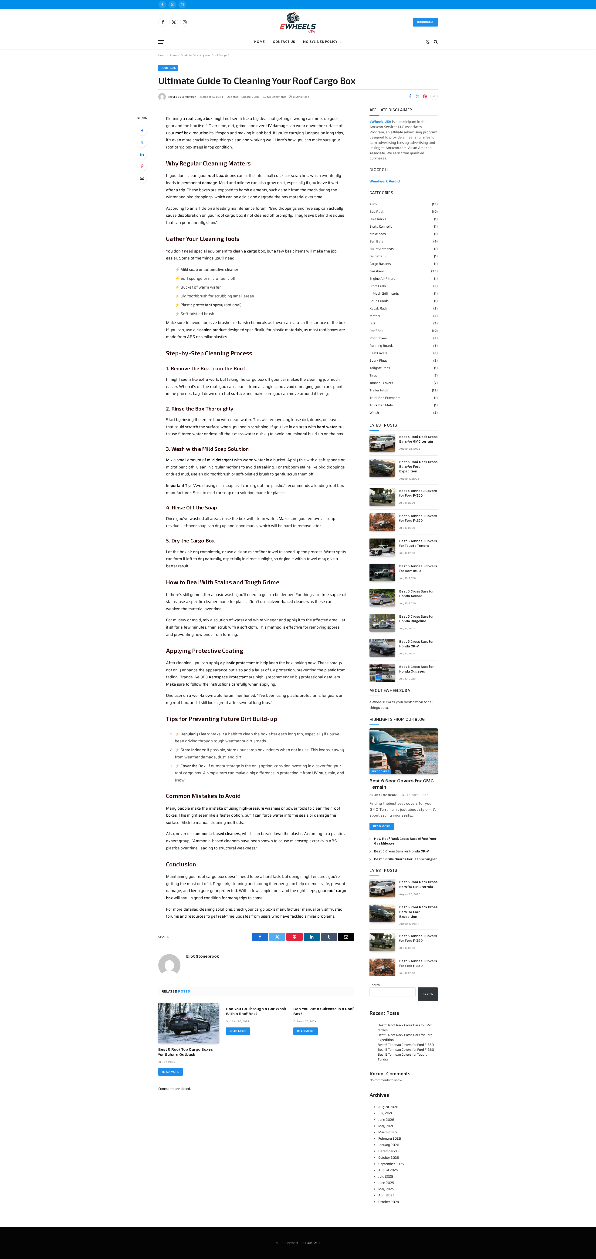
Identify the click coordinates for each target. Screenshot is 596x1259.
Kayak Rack (378, 308)
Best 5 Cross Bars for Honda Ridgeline (416, 619)
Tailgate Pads (379, 368)
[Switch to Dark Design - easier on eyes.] (428, 42)
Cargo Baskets (380, 263)
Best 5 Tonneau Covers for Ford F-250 (418, 518)
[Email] (142, 178)
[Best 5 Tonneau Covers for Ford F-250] (382, 522)
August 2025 (388, 1170)
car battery (377, 256)
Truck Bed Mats (381, 405)
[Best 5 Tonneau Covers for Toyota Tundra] (382, 547)
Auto (373, 204)
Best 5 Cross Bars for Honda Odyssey (416, 669)
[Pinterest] (142, 166)
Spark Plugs (378, 360)
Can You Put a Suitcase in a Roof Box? (323, 1011)
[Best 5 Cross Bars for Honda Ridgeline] (382, 623)
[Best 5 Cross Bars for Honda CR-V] (382, 648)
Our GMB (313, 1242)
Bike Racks (377, 219)
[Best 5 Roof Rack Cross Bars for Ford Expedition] (382, 468)
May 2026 (386, 1125)
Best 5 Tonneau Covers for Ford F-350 (418, 493)
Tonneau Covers (381, 382)
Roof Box (168, 68)
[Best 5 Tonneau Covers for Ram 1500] (382, 572)
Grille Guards (379, 301)
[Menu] (161, 42)
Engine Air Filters (382, 278)
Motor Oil (376, 315)
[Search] (435, 42)
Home (259, 42)
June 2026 (386, 1119)
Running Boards (381, 345)
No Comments (276, 96)
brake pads (377, 234)
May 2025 (386, 1189)
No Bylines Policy (320, 42)
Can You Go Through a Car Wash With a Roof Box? (256, 1011)
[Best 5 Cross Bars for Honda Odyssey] (382, 673)
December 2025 (390, 1151)
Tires (373, 375)
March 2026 (387, 1132)
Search (374, 984)
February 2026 (389, 1138)
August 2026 (388, 1106)
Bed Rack (376, 211)
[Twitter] (142, 142)
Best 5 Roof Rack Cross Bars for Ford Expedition (418, 466)
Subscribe (425, 22)
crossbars (376, 271)
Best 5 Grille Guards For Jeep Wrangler (405, 859)
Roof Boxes (378, 338)
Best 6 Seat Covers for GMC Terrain (401, 784)
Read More (170, 1072)
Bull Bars (376, 241)
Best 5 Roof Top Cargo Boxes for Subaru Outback (185, 1052)
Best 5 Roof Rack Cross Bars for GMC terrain (418, 439)
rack (372, 323)
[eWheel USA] (298, 22)
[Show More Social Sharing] (434, 96)
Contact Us (284, 42)
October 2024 (388, 1201)
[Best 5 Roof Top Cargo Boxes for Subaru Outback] (188, 1023)
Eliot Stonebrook (184, 96)
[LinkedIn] (142, 154)
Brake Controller (381, 226)
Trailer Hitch (378, 390)
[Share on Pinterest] (424, 96)
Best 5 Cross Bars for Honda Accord (416, 593)
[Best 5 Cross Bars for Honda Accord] (382, 597)
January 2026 (388, 1144)
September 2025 (391, 1163)
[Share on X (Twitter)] (417, 96)
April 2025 (386, 1195)
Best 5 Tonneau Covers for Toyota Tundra (418, 543)
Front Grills (377, 286)
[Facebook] (142, 130)
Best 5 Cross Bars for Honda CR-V (416, 644)
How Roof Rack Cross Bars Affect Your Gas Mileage (405, 841)
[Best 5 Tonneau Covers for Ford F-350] (382, 497)
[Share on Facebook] (409, 96)
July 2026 (385, 1113)
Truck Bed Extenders (384, 397)
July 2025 (385, 1176)
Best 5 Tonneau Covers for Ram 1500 (418, 568)
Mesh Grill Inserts (386, 293)
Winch (374, 412)
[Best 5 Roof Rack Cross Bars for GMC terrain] (382, 443)
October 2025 (388, 1157)
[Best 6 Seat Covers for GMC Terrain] (403, 751)
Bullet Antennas (381, 248)
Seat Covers (378, 353)
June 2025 (386, 1182)
